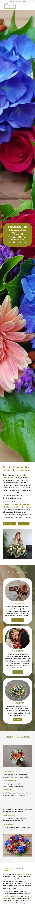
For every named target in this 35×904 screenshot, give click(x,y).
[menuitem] (15, 1)
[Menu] (30, 6)
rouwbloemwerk (16, 504)
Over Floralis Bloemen (15, 1)
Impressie (24, 1)
